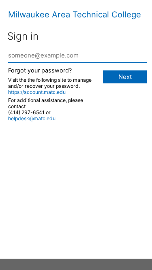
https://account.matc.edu (37, 92)
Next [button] (125, 77)
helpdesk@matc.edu (32, 118)
